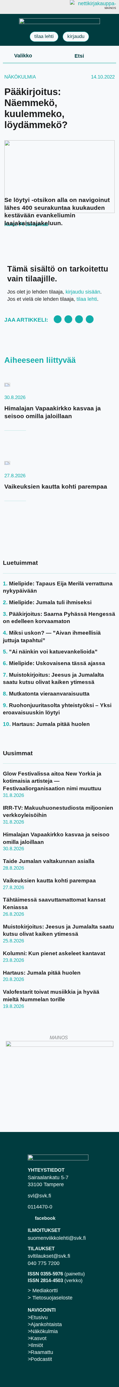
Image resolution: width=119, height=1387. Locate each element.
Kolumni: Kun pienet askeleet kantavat (54, 953)
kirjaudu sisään (83, 292)
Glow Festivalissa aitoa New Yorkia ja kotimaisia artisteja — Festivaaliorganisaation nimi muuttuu (52, 781)
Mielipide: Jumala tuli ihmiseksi (50, 602)
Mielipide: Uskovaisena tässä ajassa (57, 663)
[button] (18, 55)
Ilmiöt (37, 1345)
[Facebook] (30, 1218)
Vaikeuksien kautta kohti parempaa (55, 486)
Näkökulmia (20, 77)
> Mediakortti (43, 1290)
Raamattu (42, 1352)
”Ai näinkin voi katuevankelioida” (53, 652)
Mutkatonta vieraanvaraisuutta (49, 694)
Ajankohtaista (46, 1324)
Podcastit (41, 1359)
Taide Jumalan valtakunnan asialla (48, 861)
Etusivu (39, 1317)
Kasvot (39, 1338)
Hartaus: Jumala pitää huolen (51, 724)
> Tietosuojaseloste (50, 1298)
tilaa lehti (87, 299)
